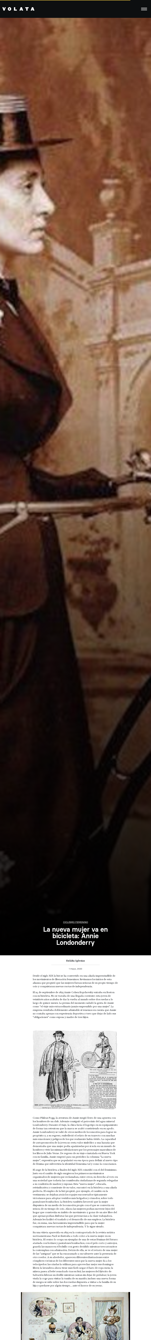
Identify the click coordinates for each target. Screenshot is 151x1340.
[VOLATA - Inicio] (18, 9)
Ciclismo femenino (75, 922)
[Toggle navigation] (144, 9)
